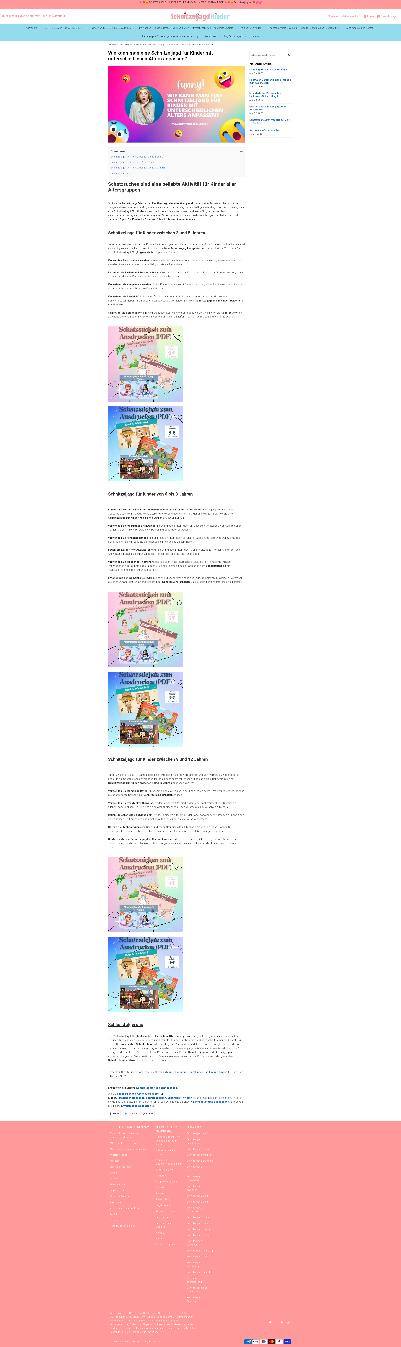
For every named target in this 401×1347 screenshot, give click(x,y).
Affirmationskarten (201, 28)
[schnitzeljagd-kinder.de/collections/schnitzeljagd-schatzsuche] (145, 400)
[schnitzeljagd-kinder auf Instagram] (288, 1322)
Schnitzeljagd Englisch (122, 1225)
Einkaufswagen (389, 16)
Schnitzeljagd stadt (198, 1133)
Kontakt (114, 1214)
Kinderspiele (30, 28)
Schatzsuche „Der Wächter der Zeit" (270, 119)
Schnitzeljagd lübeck (199, 1272)
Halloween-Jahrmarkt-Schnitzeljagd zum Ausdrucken (270, 81)
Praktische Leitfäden (250, 28)
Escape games (162, 28)
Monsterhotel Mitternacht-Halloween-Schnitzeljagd (265, 95)
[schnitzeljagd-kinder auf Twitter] (270, 1322)
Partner (114, 1178)
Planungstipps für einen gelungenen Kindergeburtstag (170, 36)
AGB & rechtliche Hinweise (125, 1143)
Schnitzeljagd (125, 45)
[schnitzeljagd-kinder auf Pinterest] (282, 1322)
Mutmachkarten (180, 28)
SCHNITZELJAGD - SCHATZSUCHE (62, 28)
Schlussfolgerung (120, 173)
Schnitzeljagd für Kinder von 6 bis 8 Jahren (134, 162)
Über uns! (255, 36)
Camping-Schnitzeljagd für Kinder (268, 69)
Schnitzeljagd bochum (199, 1235)
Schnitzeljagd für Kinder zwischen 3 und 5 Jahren (137, 156)
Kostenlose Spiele (223, 28)
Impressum (116, 1202)
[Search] (289, 55)
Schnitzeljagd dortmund (194, 1209)
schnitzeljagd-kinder (129, 1341)
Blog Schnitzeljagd (233, 36)
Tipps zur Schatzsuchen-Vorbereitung (319, 28)
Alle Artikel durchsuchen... (346, 16)
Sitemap (114, 1220)
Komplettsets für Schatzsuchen (156, 1087)
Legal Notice (117, 1190)
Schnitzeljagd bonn (198, 1201)
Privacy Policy (117, 1184)
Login (370, 16)
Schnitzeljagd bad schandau (197, 1289)
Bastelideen (210, 36)
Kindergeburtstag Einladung (282, 28)
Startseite (112, 45)
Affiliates (115, 1160)
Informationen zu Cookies (124, 1208)
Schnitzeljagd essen (198, 1229)
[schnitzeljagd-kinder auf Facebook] (276, 1322)
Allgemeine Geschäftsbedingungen (129, 1149)
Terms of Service (120, 1196)
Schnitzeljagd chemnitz (194, 1168)
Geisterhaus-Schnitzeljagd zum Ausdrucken (267, 108)
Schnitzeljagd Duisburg (194, 1299)
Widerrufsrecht (118, 1154)
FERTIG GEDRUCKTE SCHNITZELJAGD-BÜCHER (110, 28)
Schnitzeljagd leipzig (198, 1149)
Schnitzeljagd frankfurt (200, 1154)
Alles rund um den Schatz (359, 28)
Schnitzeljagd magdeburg (194, 1141)
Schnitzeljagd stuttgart (200, 1160)
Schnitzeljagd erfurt (198, 1256)
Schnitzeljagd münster (199, 1217)
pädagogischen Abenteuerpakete (138, 1093)
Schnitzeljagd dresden (200, 1223)
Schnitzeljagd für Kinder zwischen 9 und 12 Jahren (138, 167)
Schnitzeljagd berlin (198, 1195)
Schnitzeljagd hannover (194, 1243)
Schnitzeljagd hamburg (200, 1250)
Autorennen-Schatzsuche (264, 130)
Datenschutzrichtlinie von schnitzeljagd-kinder (124, 1135)
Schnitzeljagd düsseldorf (194, 1178)
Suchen (114, 1172)
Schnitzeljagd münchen (194, 1188)
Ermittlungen (144, 28)
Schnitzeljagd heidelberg (194, 1264)
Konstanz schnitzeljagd (194, 1280)
